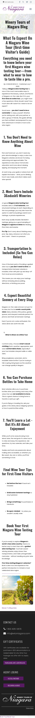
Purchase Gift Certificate (15, 663)
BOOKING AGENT (14, 685)
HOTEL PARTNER (13, 678)
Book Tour (3, 717)
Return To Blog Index (9, 608)
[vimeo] (27, 2)
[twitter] (23, 2)
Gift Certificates (9, 2)
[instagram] (31, 2)
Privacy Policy (30, 708)
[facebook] (19, 2)
